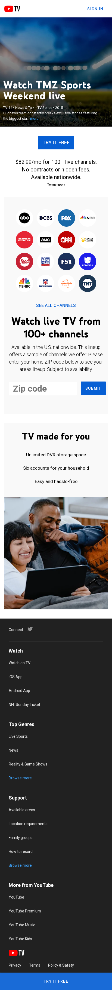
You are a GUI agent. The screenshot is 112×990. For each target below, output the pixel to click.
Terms (34, 965)
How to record (21, 851)
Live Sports (18, 736)
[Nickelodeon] (66, 284)
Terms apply (56, 184)
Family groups (21, 837)
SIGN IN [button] (95, 9)
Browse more (20, 778)
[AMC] (45, 240)
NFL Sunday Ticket (24, 704)
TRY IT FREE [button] (56, 142)
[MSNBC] (24, 284)
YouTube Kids (20, 939)
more (34, 118)
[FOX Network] (66, 218)
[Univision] (87, 262)
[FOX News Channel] (45, 262)
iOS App (16, 677)
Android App (19, 690)
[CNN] (66, 240)
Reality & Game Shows (28, 764)
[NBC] (87, 218)
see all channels (56, 305)
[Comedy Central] (87, 240)
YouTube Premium (25, 911)
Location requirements (28, 824)
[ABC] (24, 218)
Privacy (15, 965)
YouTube (16, 897)
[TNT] (87, 284)
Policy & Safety (61, 965)
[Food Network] (24, 262)
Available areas (22, 810)
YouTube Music (22, 925)
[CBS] (45, 218)
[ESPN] (24, 240)
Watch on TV (19, 663)
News (13, 750)
